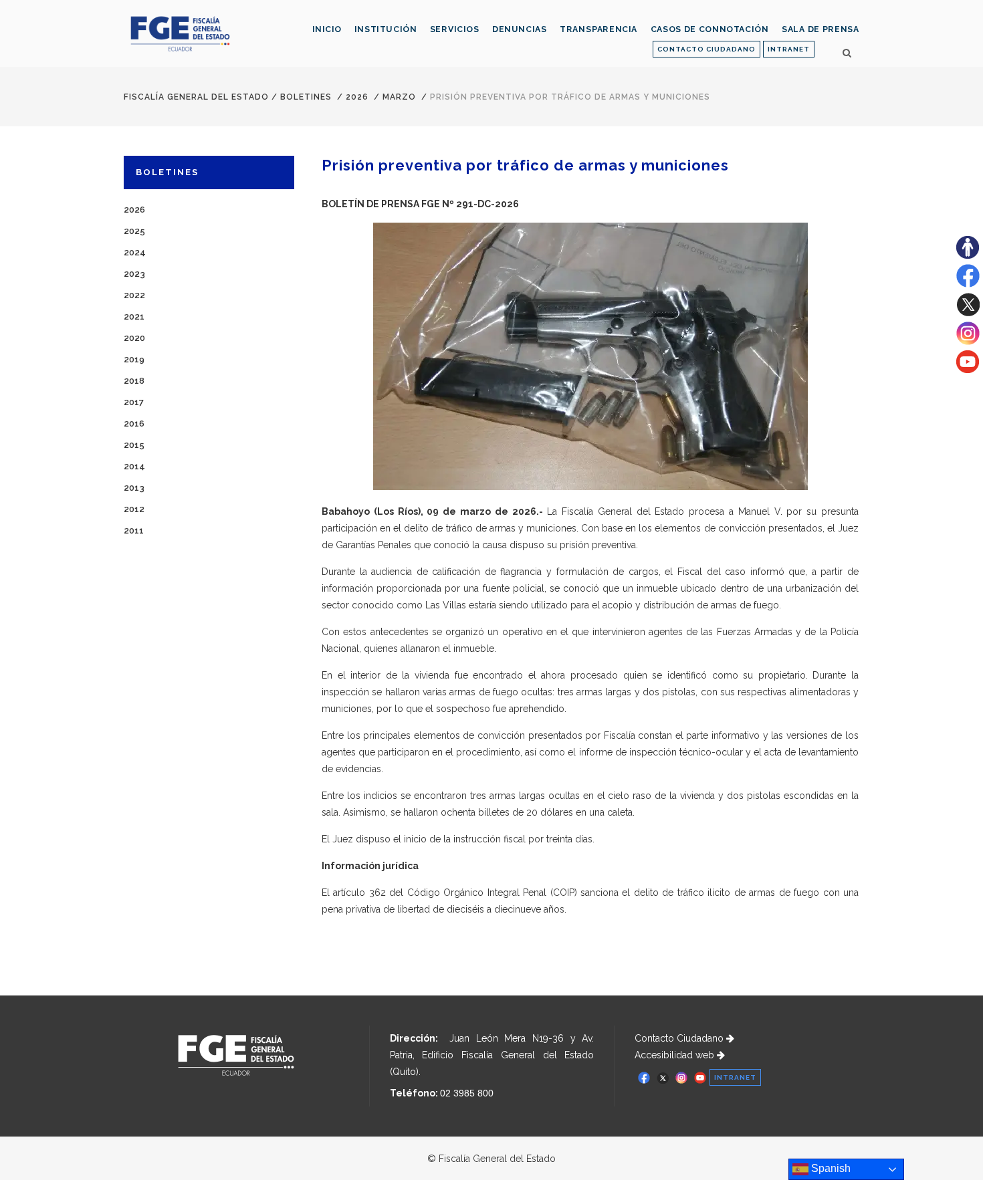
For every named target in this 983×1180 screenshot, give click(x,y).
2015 (134, 445)
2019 (134, 359)
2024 (135, 252)
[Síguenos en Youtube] (967, 369)
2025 (134, 231)
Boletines (306, 97)
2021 (134, 317)
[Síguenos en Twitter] (968, 313)
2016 (134, 424)
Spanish (829, 1168)
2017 (134, 402)
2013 (134, 488)
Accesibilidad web (676, 1055)
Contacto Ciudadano (680, 1038)
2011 (134, 530)
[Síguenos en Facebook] (968, 284)
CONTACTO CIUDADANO (706, 49)
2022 (134, 295)
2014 (134, 466)
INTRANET (789, 49)
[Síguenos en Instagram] (968, 341)
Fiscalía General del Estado (196, 97)
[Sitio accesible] (967, 255)
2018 (134, 381)
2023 (134, 274)
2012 (134, 509)
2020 (134, 338)
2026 (357, 97)
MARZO (399, 97)
